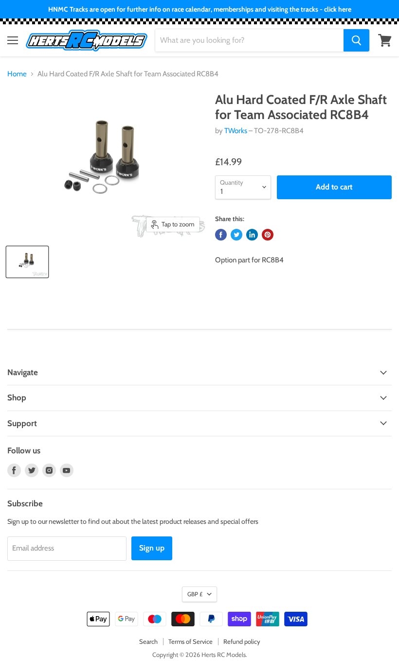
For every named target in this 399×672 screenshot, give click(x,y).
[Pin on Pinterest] (267, 235)
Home (17, 74)
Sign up (151, 547)
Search (148, 641)
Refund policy (241, 641)
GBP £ (194, 594)
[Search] (356, 40)
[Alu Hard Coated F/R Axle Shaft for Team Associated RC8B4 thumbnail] (27, 261)
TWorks (235, 130)
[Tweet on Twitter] (236, 235)
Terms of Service (190, 641)
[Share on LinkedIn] (252, 235)
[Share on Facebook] (221, 235)
